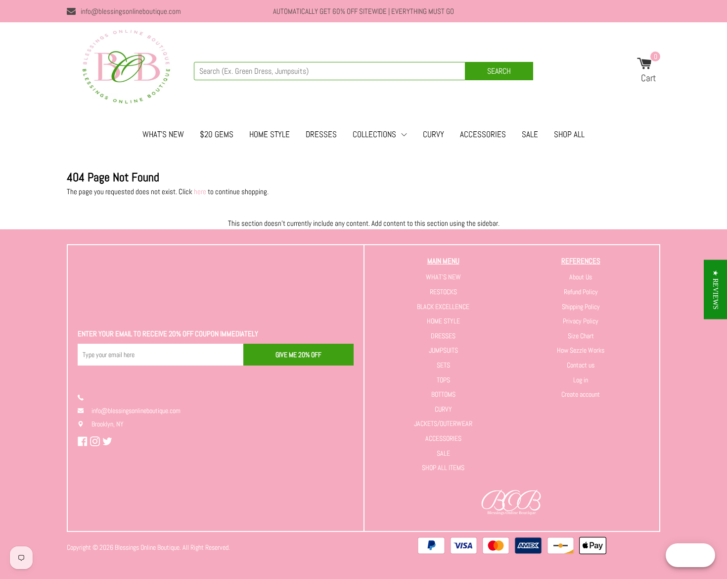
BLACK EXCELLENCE (443, 306)
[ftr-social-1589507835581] (84, 441)
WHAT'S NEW (163, 134)
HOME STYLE (269, 134)
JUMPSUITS (443, 350)
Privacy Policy (580, 320)
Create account (580, 394)
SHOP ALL (569, 134)
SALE (530, 134)
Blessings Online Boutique (147, 547)
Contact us (580, 365)
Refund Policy (581, 291)
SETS (443, 365)
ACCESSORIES (483, 134)
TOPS (443, 379)
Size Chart (581, 335)
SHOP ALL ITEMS (443, 467)
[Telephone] (84, 397)
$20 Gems (216, 134)
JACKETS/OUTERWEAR (443, 423)
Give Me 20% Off (298, 354)
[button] (715, 289)
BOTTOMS (443, 394)
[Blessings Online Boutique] (126, 69)
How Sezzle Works (580, 350)
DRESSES (321, 134)
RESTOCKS (443, 291)
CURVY (433, 134)
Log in (580, 379)
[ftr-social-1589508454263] (108, 441)
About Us (580, 276)
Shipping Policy (581, 306)
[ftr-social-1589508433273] (96, 441)
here (200, 191)
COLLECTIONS (374, 134)
